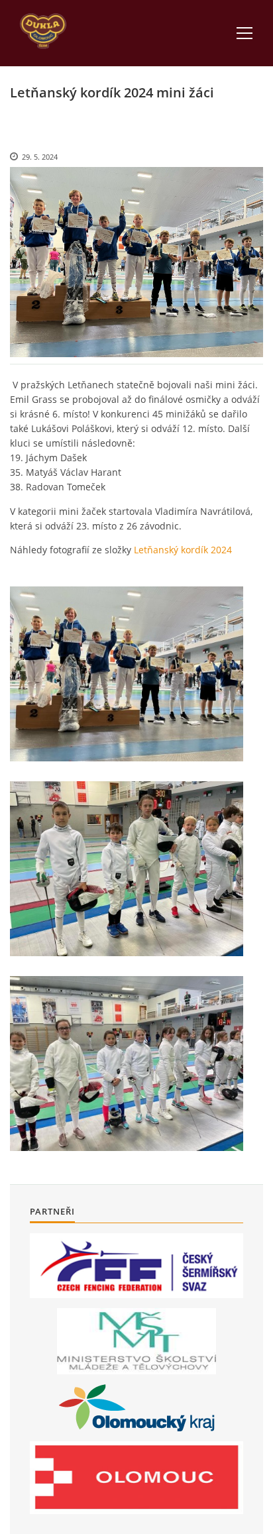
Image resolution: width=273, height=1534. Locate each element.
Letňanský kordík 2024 (183, 549)
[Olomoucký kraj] (137, 1407)
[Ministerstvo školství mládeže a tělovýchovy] (136, 1341)
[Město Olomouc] (136, 1477)
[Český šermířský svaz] (136, 1266)
